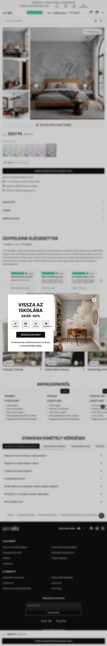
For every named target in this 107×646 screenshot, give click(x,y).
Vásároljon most (31, 334)
